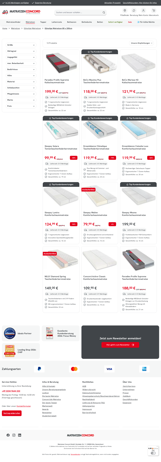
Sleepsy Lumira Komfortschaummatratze (56, 213)
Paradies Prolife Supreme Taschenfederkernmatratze (135, 277)
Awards (45, 409)
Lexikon (45, 393)
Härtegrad (11, 51)
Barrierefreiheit (89, 412)
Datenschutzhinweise (91, 393)
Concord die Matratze (51, 399)
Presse (126, 393)
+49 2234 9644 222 (11, 391)
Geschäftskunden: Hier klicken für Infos (140, 3)
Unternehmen (128, 389)
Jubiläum (126, 396)
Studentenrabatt (49, 416)
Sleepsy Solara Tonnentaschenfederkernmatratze (61, 147)
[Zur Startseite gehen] (21, 12)
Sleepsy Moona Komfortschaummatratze (134, 213)
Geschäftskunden (130, 399)
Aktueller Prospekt (112, 3)
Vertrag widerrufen (11, 413)
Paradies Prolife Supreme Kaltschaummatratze (57, 81)
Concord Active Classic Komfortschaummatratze (95, 277)
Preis (9, 106)
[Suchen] (104, 12)
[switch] (153, 453)
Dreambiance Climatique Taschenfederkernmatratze (96, 147)
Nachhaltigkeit (88, 399)
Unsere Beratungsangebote (54, 389)
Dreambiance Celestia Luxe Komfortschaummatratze (135, 147)
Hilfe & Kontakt (48, 386)
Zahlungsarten (88, 406)
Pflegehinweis (13, 94)
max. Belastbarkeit (15, 63)
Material (11, 81)
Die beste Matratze (50, 396)
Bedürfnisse (12, 69)
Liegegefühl (12, 57)
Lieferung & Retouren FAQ (93, 402)
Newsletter (47, 412)
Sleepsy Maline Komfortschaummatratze (95, 213)
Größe (10, 45)
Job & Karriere (129, 386)
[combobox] (77, 12)
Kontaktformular (24, 406)
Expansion (127, 402)
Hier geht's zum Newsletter (118, 345)
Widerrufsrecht (89, 389)
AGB (84, 386)
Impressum (87, 409)
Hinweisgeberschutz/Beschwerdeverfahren (101, 396)
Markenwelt (47, 406)
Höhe (9, 75)
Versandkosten (75, 454)
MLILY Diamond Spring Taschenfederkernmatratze (58, 277)
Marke (10, 100)
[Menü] (157, 447)
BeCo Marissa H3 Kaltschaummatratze (132, 81)
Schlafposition (13, 87)
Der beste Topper (49, 402)
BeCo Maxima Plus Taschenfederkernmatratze (96, 81)
